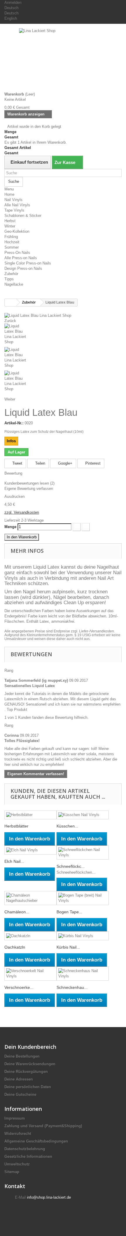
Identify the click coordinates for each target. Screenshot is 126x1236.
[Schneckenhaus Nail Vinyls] (83, 974)
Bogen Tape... (69, 912)
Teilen (39, 463)
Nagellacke (13, 284)
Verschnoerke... (18, 987)
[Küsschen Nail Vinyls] (83, 815)
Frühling (11, 237)
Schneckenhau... (72, 987)
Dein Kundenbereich (30, 1046)
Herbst (10, 221)
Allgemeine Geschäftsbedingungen (36, 1141)
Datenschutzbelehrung (24, 1149)
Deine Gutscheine (20, 1094)
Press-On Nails (17, 252)
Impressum (14, 1118)
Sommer (11, 247)
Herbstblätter (16, 826)
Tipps (9, 279)
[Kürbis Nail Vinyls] (83, 935)
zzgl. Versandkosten (21, 512)
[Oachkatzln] (30, 935)
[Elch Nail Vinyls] (30, 850)
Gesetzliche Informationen (28, 1156)
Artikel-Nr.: (13, 423)
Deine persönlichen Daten (27, 1087)
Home (9, 194)
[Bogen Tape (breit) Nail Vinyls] (83, 898)
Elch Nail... (14, 861)
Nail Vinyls (13, 199)
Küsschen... (67, 826)
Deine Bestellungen (22, 1056)
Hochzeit (11, 242)
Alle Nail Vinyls (17, 205)
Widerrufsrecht (17, 1133)
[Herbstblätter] (30, 815)
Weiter (9, 399)
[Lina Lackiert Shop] (63, 60)
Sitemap (11, 1172)
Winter (9, 226)
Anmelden (12, 2)
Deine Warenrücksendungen (29, 1064)
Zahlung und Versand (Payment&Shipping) (43, 1126)
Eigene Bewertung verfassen (28, 488)
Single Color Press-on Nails (27, 263)
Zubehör (11, 274)
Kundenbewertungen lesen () (29, 483)
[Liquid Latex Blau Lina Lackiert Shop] (37, 315)
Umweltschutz (17, 1164)
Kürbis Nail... (68, 947)
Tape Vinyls (14, 210)
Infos (11, 441)
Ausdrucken (14, 496)
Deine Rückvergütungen (26, 1071)
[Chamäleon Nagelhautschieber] (30, 898)
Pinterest (92, 463)
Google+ (64, 463)
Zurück (10, 321)
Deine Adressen (18, 1079)
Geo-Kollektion (16, 231)
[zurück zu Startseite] (10, 302)
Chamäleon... (16, 912)
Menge (10, 527)
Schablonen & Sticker (22, 215)
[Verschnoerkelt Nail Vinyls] (30, 974)
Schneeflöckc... (71, 866)
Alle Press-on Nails (20, 258)
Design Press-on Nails (23, 268)
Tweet (16, 463)
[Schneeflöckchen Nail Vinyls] (83, 852)
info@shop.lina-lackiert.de (49, 1197)
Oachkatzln (14, 947)
